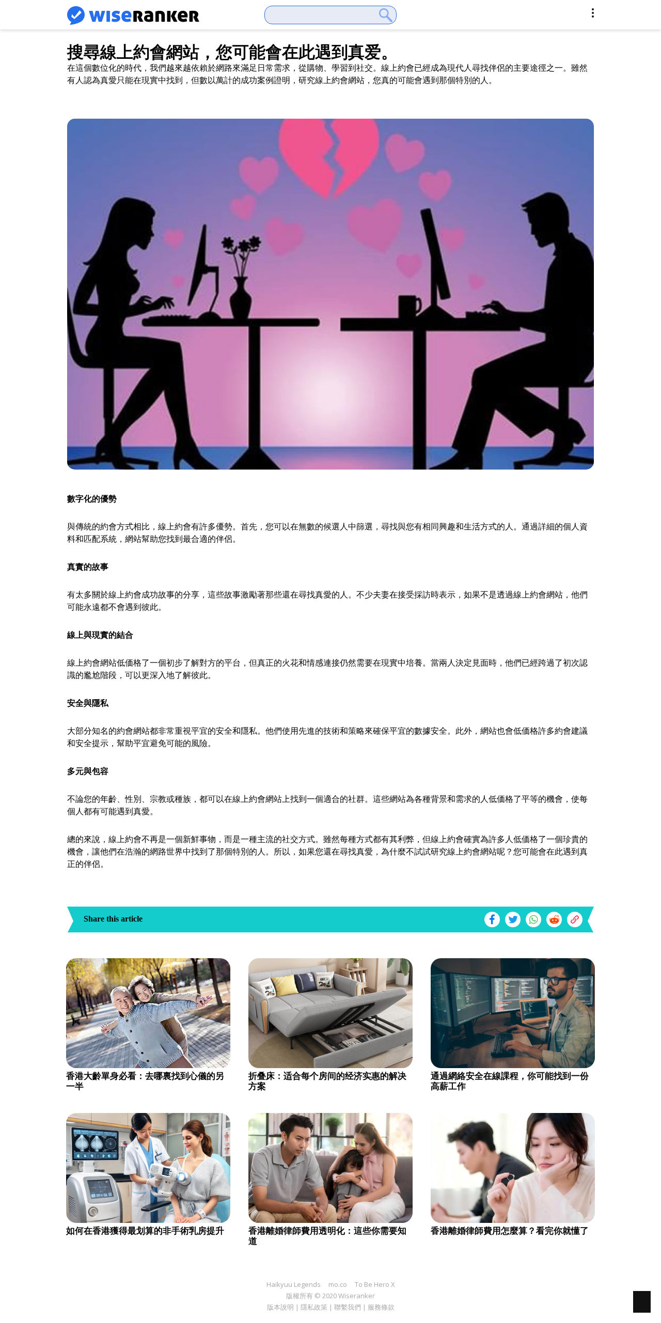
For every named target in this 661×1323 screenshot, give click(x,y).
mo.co (337, 1284)
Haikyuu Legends (293, 1284)
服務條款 (381, 1307)
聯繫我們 (347, 1307)
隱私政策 (314, 1307)
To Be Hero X (375, 1284)
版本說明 (280, 1307)
